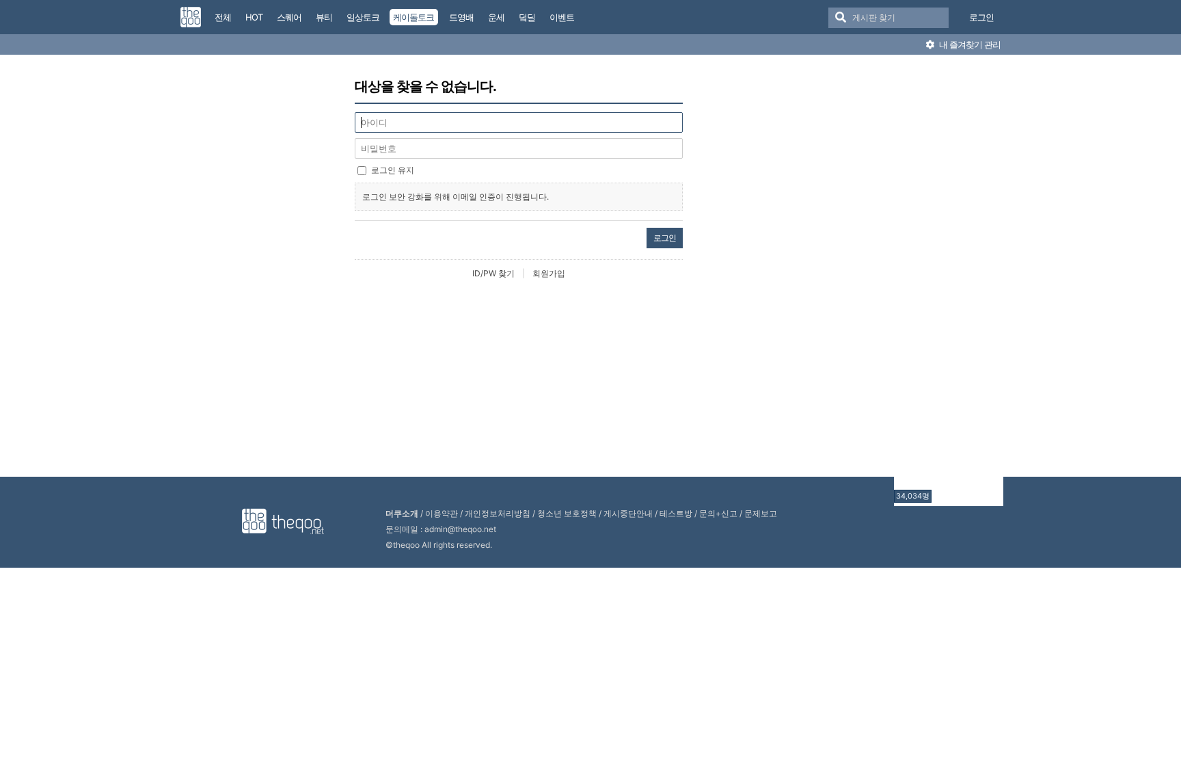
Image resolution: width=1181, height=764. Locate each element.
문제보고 (760, 513)
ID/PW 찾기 (493, 273)
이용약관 (441, 513)
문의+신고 (718, 513)
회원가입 (548, 273)
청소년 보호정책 (567, 513)
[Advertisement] (948, 282)
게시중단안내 (628, 513)
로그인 (981, 17)
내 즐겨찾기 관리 (969, 44)
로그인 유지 (392, 170)
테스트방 (676, 513)
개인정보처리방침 (497, 513)
